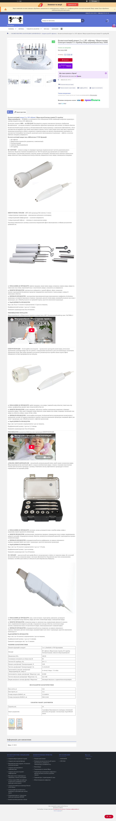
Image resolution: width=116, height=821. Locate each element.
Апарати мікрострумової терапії (17, 758)
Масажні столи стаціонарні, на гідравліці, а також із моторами (17, 776)
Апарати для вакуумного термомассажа (15, 768)
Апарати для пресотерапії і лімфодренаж (16, 772)
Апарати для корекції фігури (16, 761)
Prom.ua (66, 806)
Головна (11, 29)
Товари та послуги (33, 29)
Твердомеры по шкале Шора (42, 769)
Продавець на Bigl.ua (58, 807)
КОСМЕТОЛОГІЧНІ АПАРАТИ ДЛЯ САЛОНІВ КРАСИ (26, 33)
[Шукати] (82, 19)
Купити (66, 60)
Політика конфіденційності (72, 809)
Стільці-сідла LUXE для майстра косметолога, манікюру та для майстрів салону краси (17, 781)
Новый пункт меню (40, 758)
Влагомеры (37, 767)
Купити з (63, 66)
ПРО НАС (63, 761)
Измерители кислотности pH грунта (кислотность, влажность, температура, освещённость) (44, 762)
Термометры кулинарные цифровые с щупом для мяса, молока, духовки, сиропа (45, 773)
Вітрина (21, 29)
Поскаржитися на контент (59, 809)
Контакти (55, 29)
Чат (110, 816)
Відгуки (88, 758)
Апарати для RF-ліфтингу (49, 33)
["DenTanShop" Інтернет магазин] (15, 19)
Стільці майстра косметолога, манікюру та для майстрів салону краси (18, 791)
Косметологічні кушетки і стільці (17, 799)
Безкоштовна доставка (66, 84)
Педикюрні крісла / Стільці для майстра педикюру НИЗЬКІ (17, 796)
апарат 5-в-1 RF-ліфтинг (27, 117)
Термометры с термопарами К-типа (44, 777)
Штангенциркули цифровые (42, 780)
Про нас (46, 29)
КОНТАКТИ (63, 758)
